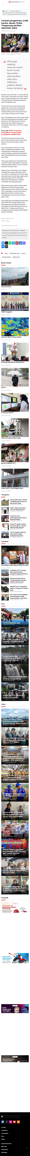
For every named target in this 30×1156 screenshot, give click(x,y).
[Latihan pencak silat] (15, 617)
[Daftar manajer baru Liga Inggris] (15, 1029)
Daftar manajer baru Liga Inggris (13, 1051)
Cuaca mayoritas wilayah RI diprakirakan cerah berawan (15, 285)
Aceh (6, 253)
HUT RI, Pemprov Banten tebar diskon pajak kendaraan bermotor (18, 534)
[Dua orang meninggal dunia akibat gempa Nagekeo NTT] (15, 452)
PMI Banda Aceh (15, 253)
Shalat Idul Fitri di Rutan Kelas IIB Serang (13, 696)
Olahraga (4, 1152)
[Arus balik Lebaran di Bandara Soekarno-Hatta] (15, 636)
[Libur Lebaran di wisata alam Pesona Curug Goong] (15, 673)
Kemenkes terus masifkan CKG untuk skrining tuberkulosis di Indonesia (13, 361)
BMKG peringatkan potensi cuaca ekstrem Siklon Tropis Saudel (12, 336)
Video (3, 704)
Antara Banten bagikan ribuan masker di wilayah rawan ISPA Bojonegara (13, 814)
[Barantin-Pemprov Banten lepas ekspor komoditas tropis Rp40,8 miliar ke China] (15, 555)
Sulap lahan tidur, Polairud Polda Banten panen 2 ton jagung (14, 796)
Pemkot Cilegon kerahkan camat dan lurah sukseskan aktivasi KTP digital (14, 740)
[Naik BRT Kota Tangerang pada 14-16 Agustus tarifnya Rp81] (5, 589)
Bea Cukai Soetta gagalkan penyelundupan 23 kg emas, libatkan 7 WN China (19, 596)
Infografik (4, 898)
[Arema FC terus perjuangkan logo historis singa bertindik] (5, 518)
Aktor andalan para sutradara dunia (11, 1102)
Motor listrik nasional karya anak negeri (14, 999)
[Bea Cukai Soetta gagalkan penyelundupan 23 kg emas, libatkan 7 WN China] (5, 597)
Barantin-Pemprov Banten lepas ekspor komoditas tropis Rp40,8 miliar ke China (14, 564)
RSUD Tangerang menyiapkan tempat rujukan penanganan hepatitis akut (11, 132)
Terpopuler (5, 495)
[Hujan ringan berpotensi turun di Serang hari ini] (15, 377)
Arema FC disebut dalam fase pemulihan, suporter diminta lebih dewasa (18, 525)
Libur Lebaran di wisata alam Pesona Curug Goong (15, 678)
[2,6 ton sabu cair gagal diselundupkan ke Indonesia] (15, 927)
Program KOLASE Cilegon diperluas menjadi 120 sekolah (13, 833)
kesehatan (16, 257)
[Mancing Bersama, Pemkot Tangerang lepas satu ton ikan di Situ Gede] (5, 502)
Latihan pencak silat (11, 623)
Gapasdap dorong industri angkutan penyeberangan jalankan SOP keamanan (14, 759)
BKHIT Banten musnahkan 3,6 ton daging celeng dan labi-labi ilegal (14, 870)
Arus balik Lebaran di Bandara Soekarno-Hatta (13, 641)
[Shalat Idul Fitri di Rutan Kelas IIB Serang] (15, 691)
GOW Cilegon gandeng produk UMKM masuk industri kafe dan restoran (14, 889)
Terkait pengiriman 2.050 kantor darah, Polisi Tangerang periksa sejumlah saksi (14, 13)
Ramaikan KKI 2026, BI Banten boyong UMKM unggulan (14, 311)
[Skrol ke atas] (27, 1148)
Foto (2, 604)
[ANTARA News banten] (16, 2)
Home (6, 11)
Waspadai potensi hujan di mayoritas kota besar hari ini (13, 411)
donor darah (6, 257)
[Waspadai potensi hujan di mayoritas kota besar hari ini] (15, 402)
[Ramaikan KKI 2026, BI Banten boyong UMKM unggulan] (15, 301)
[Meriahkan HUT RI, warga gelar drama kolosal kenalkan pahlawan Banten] (5, 573)
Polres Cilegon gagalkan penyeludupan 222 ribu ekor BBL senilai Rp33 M (14, 851)
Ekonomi (4, 1146)
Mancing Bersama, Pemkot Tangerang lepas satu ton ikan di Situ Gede (18, 501)
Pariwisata (4, 1149)
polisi (24, 253)
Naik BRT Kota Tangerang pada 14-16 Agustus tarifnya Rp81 (19, 588)
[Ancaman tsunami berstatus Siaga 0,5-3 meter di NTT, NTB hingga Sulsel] (15, 478)
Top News (4, 541)
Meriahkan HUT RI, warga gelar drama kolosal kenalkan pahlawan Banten (19, 572)
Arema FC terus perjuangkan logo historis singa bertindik (18, 517)
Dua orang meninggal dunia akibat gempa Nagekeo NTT (12, 462)
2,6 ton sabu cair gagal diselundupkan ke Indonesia (15, 948)
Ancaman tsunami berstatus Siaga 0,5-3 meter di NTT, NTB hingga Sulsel (14, 487)
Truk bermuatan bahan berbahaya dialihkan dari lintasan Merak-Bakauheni (14, 721)
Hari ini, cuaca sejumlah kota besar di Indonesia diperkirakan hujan (13, 437)
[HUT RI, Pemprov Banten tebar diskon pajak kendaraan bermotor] (5, 534)
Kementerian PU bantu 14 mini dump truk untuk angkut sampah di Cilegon (14, 777)
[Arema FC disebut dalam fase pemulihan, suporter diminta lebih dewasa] (5, 526)
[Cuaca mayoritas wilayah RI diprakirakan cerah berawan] (15, 276)
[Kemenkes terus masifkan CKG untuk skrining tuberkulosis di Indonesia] (15, 352)
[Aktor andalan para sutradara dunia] (15, 1081)
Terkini (3, 1127)
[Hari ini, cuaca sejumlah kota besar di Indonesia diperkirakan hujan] (15, 427)
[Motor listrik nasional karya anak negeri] (15, 978)
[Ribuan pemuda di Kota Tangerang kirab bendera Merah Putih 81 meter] (5, 581)
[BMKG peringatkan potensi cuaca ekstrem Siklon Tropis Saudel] (15, 326)
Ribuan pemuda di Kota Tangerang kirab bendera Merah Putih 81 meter (18, 580)
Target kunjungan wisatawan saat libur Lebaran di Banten (11, 658)
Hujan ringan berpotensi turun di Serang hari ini (14, 386)
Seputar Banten (15, 11)
